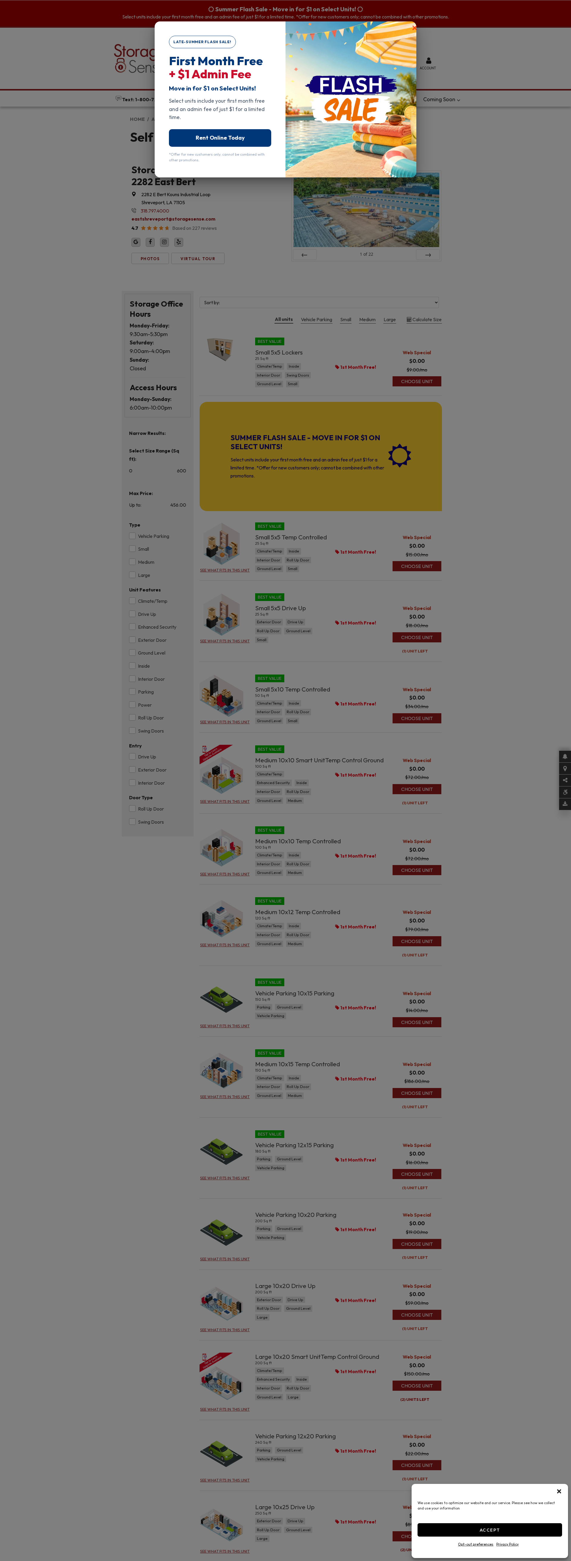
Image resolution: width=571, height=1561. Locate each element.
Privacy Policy (507, 1544)
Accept (490, 1530)
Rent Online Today (220, 137)
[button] (559, 1491)
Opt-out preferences (475, 1544)
